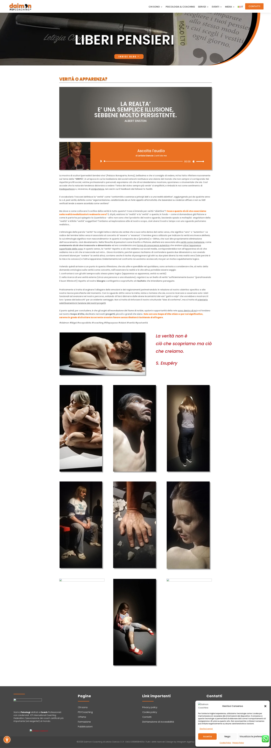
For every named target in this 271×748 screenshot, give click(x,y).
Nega (227, 736)
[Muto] (193, 161)
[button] (265, 706)
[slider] (199, 161)
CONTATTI (254, 6)
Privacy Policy (238, 742)
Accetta (207, 736)
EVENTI (215, 7)
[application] (151, 161)
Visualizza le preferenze (252, 736)
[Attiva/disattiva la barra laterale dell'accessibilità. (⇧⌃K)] (7, 739)
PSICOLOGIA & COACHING (180, 7)
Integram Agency (185, 741)
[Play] (101, 161)
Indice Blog (127, 56)
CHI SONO (154, 7)
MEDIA (228, 7)
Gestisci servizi (206, 729)
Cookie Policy (225, 742)
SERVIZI (202, 7)
